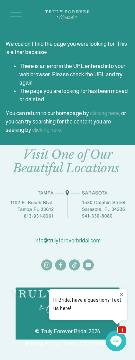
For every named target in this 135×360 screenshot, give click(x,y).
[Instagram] (46, 265)
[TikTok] (74, 265)
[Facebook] (60, 265)
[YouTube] (88, 265)
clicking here (104, 113)
